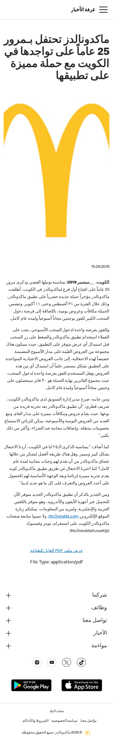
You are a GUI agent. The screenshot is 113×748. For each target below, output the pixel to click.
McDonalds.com (64, 517)
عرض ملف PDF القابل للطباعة (56, 551)
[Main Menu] (103, 9)
